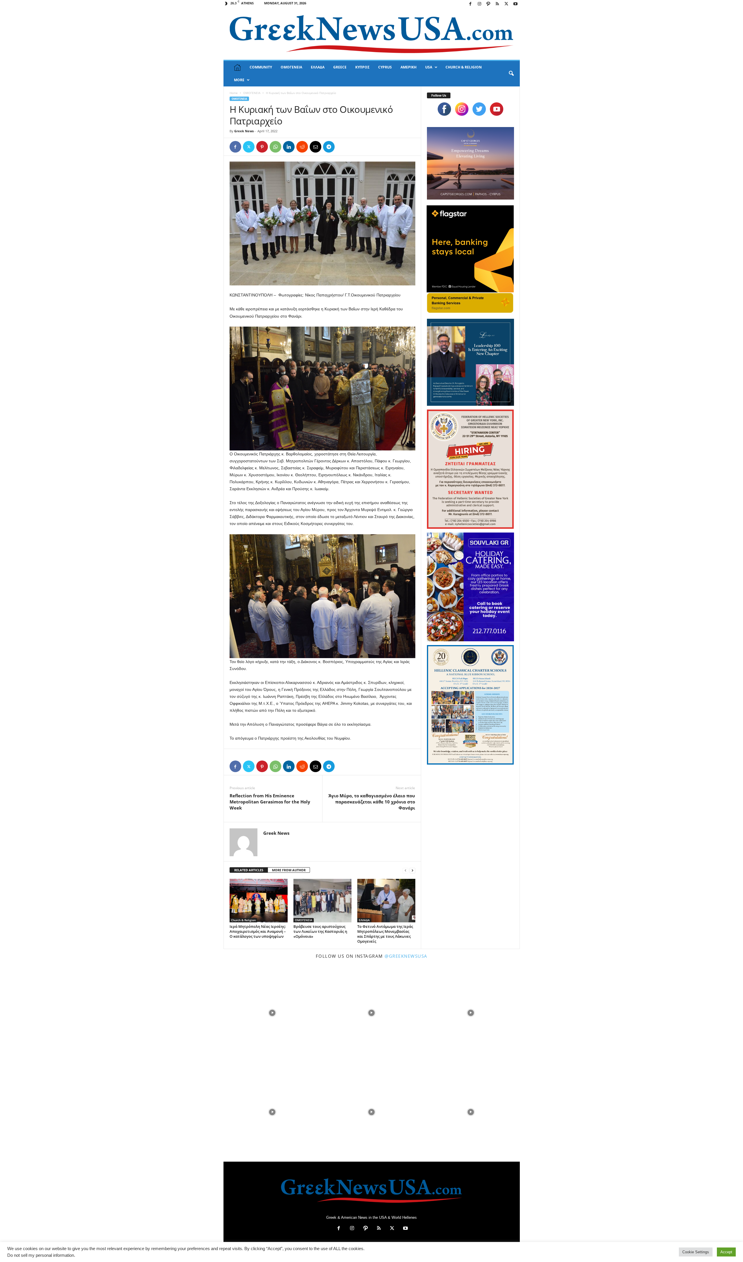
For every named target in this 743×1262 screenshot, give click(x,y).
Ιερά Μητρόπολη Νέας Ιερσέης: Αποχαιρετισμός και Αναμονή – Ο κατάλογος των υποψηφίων (258, 931)
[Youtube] (515, 4)
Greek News (244, 131)
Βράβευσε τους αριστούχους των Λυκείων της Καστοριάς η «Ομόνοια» (320, 931)
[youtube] (496, 109)
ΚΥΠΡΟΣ (362, 67)
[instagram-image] (272, 1012)
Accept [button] (726, 1252)
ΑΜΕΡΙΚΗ (408, 67)
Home (234, 93)
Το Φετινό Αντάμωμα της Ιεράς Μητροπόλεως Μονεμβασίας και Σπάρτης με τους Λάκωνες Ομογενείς (385, 934)
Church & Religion (243, 920)
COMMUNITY (261, 67)
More (239, 79)
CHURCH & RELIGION (464, 67)
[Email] (315, 147)
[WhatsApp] (275, 147)
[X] (506, 4)
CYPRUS (385, 67)
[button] (511, 73)
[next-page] (412, 870)
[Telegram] (329, 147)
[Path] (488, 4)
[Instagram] (479, 4)
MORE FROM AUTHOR (289, 870)
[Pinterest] (262, 147)
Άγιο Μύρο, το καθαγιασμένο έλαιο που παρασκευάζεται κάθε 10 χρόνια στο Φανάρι (372, 802)
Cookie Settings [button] (695, 1252)
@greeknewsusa (406, 956)
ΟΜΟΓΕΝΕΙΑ (291, 67)
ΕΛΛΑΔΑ (317, 67)
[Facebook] (470, 4)
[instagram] (462, 109)
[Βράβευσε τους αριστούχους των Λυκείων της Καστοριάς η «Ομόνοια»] (322, 900)
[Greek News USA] (371, 34)
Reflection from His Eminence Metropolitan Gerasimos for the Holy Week (270, 802)
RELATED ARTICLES (248, 870)
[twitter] (479, 109)
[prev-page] (405, 870)
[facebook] (444, 109)
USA (428, 67)
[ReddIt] (302, 147)
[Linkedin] (289, 147)
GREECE (340, 67)
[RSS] (497, 4)
